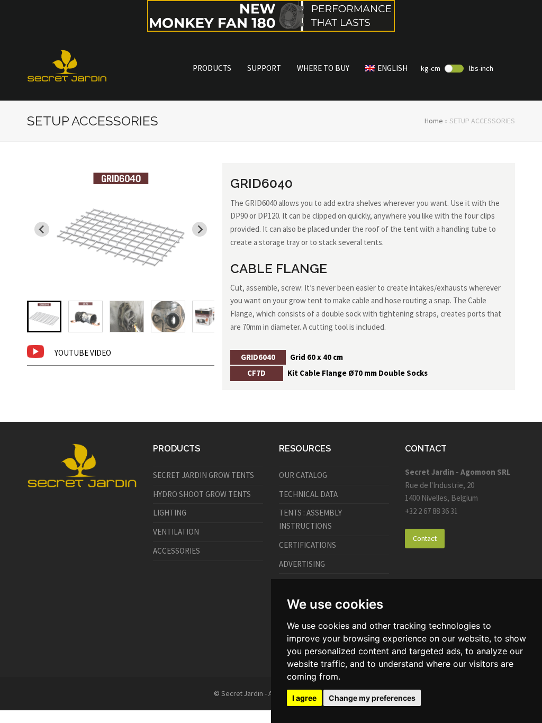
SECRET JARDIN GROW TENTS (203, 475)
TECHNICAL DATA (308, 494)
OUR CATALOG (303, 475)
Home (433, 120)
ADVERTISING (302, 564)
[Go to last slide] (41, 229)
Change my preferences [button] (372, 697)
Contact (425, 538)
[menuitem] (44, 316)
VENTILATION (176, 532)
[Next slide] (199, 229)
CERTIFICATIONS (307, 545)
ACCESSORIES (176, 551)
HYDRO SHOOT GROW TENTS (202, 494)
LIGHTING (169, 513)
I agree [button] (304, 697)
